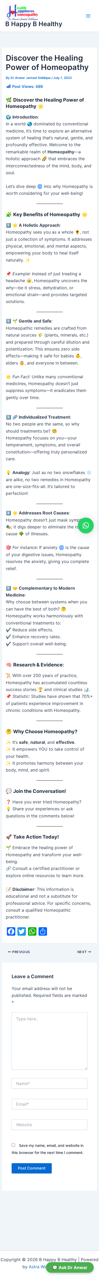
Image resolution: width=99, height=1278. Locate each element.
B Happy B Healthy (33, 24)
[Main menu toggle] (88, 15)
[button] (86, 525)
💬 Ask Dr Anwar (69, 1267)
